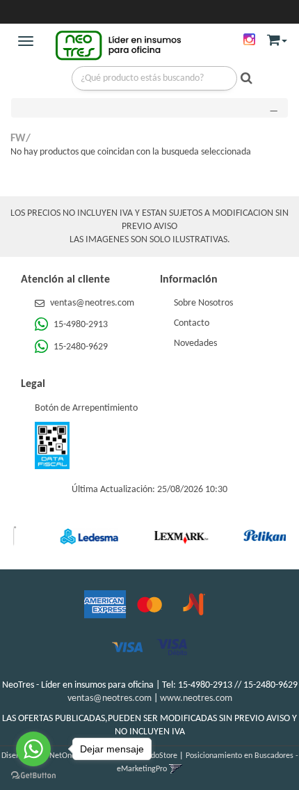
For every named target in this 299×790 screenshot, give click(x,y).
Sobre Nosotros (203, 303)
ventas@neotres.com (92, 303)
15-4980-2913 (79, 324)
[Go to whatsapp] (33, 749)
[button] (277, 37)
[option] (81, 536)
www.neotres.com (196, 698)
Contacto (191, 323)
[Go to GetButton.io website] (33, 775)
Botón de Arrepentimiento (86, 408)
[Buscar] (243, 79)
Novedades (195, 343)
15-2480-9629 (79, 347)
